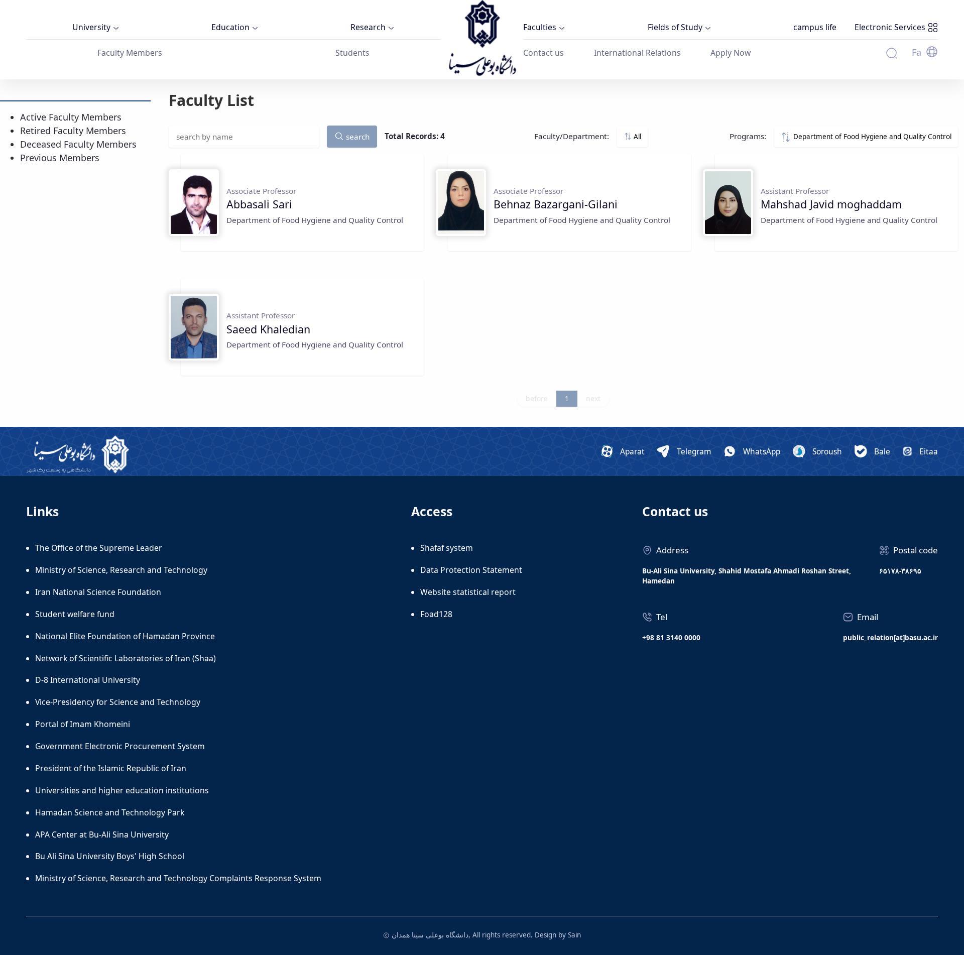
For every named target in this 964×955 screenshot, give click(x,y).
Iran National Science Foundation (98, 592)
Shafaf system (446, 547)
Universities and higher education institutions (122, 790)
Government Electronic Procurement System (120, 746)
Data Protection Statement (471, 569)
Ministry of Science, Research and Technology (121, 569)
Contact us (543, 52)
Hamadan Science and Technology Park (109, 812)
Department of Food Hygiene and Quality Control (871, 136)
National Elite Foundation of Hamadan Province (125, 636)
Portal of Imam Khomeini (82, 724)
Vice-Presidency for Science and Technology (117, 701)
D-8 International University (87, 679)
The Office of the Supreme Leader (98, 547)
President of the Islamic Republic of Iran (110, 768)
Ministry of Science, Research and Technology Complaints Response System (178, 878)
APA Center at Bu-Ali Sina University (102, 834)
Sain (574, 934)
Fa (916, 52)
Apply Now (730, 52)
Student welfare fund (74, 614)
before (537, 398)
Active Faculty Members (71, 117)
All (636, 136)
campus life (814, 27)
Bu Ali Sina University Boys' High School (109, 856)
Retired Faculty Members (73, 131)
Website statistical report (468, 592)
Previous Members (59, 158)
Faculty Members (129, 52)
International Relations (637, 52)
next (593, 398)
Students (352, 52)
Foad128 (436, 614)
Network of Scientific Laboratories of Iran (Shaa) (125, 658)
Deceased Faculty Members (78, 144)
